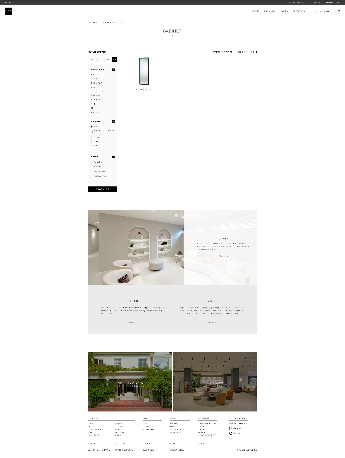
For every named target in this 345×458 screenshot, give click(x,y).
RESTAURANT (148, 429)
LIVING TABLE (93, 435)
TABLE (90, 426)
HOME (145, 423)
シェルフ (97, 137)
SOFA (90, 432)
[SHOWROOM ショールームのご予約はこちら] (215, 410)
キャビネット (110, 22)
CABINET (119, 423)
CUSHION (119, 435)
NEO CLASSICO (100, 172)
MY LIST (318, 3)
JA (6, 3)
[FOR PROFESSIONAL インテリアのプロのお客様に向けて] (130, 410)
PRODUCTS (270, 11)
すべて (96, 127)
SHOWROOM (299, 11)
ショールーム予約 (321, 11)
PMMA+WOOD (100, 176)
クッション (95, 112)
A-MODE (97, 167)
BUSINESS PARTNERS (207, 435)
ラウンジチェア (96, 83)
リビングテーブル (97, 91)
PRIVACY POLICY (177, 450)
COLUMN (146, 444)
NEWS (172, 444)
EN (10, 3)
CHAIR (90, 423)
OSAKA (201, 429)
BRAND (255, 11)
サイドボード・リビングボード (104, 132)
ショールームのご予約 (207, 423)
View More (133, 322)
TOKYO (201, 426)
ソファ (93, 87)
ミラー (96, 146)
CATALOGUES (121, 444)
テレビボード (96, 100)
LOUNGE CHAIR (94, 429)
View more (223, 256)
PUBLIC (146, 426)
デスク (96, 142)
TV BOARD (119, 426)
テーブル (94, 79)
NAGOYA (201, 432)
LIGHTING (119, 432)
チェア (93, 75)
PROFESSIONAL (333, 3)
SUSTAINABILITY (150, 450)
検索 (114, 60)
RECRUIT (201, 444)
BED (117, 429)
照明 (92, 108)
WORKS (284, 11)
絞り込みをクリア (103, 189)
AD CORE (98, 162)
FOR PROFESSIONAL (124, 450)
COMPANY (92, 444)
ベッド (93, 104)
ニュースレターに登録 (238, 418)
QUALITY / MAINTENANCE (99, 450)
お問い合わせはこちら (238, 423)
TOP (89, 22)
